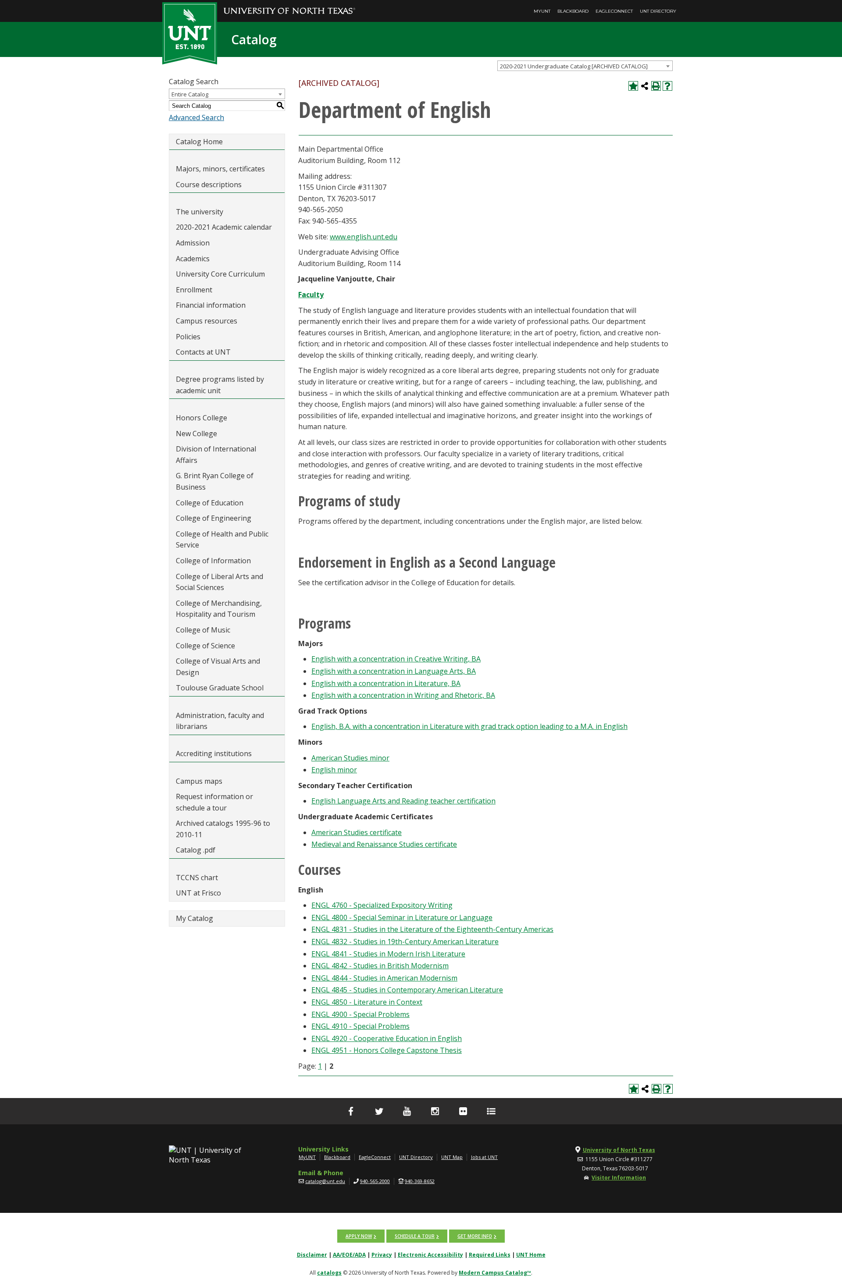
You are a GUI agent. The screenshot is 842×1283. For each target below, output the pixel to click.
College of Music (203, 630)
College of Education (209, 503)
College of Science (205, 645)
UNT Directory (658, 11)
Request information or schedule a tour (214, 802)
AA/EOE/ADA (349, 1254)
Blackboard (573, 11)
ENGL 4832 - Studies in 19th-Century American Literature (405, 941)
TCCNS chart (197, 877)
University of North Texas (619, 1150)
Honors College (201, 418)
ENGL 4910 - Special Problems (360, 1026)
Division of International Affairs (216, 454)
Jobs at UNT (484, 1157)
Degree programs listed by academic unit (220, 384)
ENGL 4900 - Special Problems (360, 1014)
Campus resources (206, 321)
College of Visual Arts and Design (218, 666)
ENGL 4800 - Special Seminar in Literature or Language (401, 917)
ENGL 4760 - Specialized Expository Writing (382, 905)
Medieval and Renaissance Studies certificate (384, 844)
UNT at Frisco (198, 893)
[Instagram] (435, 1111)
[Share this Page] (644, 86)
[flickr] (463, 1111)
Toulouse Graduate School (220, 688)
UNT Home (531, 1254)
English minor (334, 770)
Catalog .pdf (195, 850)
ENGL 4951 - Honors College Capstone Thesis (386, 1050)
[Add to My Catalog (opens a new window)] (633, 86)
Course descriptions (209, 184)
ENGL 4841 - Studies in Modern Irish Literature (388, 954)
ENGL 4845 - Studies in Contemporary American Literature (407, 990)
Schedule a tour (415, 1236)
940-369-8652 (420, 1181)
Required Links (489, 1254)
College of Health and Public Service (222, 539)
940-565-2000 (375, 1181)
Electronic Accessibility (430, 1254)
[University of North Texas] (289, 5)
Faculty (311, 294)
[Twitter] (379, 1111)
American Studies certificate (356, 832)
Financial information (211, 305)
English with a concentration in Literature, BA (385, 683)
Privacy (381, 1254)
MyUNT (542, 11)
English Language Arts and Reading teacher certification (403, 801)
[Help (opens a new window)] (667, 86)
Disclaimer (312, 1254)
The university (199, 212)
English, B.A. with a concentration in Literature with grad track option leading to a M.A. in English (469, 726)
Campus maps (199, 781)
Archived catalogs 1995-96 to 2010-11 (223, 828)
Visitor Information (619, 1177)
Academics (193, 258)
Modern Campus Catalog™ (495, 1272)
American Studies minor (350, 758)
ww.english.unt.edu (366, 237)
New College (196, 433)
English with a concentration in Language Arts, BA (393, 671)
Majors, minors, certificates (220, 169)
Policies (188, 336)
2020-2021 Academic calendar (224, 227)
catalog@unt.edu (325, 1181)
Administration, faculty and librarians (220, 721)
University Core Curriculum (220, 274)
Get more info (474, 1236)
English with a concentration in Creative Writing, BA (396, 659)
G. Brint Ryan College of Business (214, 481)
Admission (193, 243)
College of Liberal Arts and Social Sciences (219, 582)
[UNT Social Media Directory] (491, 1111)
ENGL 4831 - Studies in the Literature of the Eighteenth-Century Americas (432, 929)
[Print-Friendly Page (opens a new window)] (656, 86)
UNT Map (452, 1157)
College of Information (213, 560)
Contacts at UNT (203, 352)
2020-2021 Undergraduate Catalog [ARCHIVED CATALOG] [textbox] (574, 66)
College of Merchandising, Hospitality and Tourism (219, 608)
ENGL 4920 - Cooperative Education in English (386, 1038)
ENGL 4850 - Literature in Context (366, 1002)
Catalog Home (199, 141)
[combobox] (585, 65)
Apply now (359, 1236)
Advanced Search (196, 117)
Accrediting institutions (214, 753)
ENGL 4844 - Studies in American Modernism (384, 978)
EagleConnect (614, 11)
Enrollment (194, 290)
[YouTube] (407, 1111)
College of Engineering (213, 518)
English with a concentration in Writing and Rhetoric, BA (403, 695)
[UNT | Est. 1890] (189, 32)
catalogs (329, 1272)
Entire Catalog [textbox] (189, 94)
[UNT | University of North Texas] (215, 1155)
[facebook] (351, 1111)
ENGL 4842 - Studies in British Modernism (380, 965)
